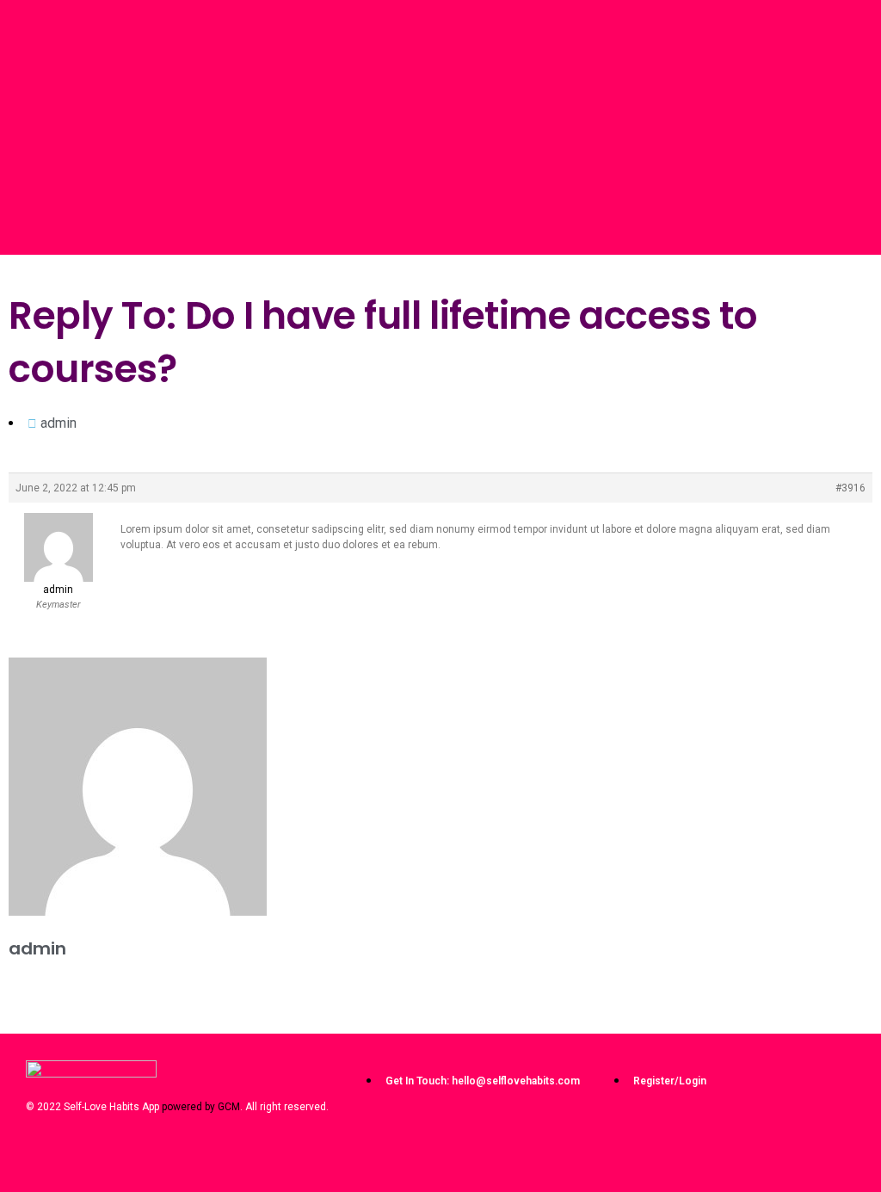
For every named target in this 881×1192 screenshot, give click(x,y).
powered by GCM (201, 1107)
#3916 (850, 488)
